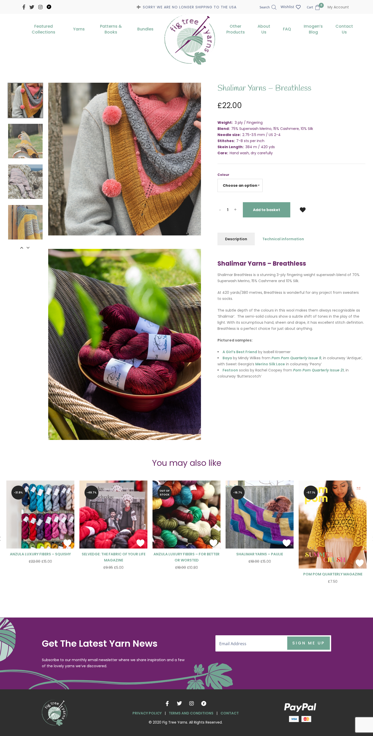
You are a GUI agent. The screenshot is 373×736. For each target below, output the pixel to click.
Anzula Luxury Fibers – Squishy (40, 554)
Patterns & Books (111, 29)
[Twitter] (179, 703)
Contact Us (344, 29)
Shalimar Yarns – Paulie (259, 554)
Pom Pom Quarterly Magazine (332, 574)
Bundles (145, 29)
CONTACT (230, 713)
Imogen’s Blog (313, 29)
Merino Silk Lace (270, 364)
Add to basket (266, 209)
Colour (223, 175)
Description (236, 239)
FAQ (287, 29)
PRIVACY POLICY (147, 713)
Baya (227, 358)
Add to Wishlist (302, 209)
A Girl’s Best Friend (240, 351)
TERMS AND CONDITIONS (191, 713)
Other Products (235, 29)
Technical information (283, 239)
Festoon (230, 370)
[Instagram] (192, 703)
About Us (264, 29)
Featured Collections (43, 29)
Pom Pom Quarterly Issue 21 (318, 370)
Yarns (79, 29)
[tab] (236, 239)
